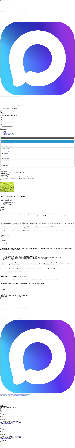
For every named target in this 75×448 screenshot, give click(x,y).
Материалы (6, 96)
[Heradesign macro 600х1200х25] (7, 193)
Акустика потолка (23, 178)
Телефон (2, 416)
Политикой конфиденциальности (7, 423)
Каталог (3, 141)
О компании (14, 96)
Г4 (5, 174)
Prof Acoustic (10, 172)
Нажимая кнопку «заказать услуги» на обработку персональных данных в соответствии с (10, 437)
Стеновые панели (5, 165)
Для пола (4, 176)
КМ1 (8, 174)
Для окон (29, 176)
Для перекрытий (5, 178)
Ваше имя (2, 414)
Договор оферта (17, 394)
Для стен (16, 176)
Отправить (3, 419)
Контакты (19, 96)
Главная (2, 96)
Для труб (34, 176)
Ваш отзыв (2, 294)
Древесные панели (5, 160)
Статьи (21, 395)
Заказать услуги (4, 129)
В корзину (2, 210)
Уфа (1, 444)
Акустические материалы (6, 148)
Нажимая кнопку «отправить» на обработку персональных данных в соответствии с (10, 422)
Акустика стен (31, 178)
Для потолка (9, 176)
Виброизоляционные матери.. (7, 146)
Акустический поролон (6, 158)
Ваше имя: (2, 289)
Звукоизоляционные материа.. (7, 143)
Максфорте (24, 172)
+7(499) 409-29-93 (21, 317)
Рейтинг (2, 296)
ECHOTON (4, 172)
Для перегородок (22, 176)
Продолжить (3, 297)
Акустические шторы (5, 155)
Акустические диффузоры (6, 151)
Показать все (3, 179)
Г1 (2, 174)
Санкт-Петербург (3, 443)
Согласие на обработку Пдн (25, 394)
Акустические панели (5, 153)
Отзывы (13, 395)
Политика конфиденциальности (6, 394)
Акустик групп (18, 172)
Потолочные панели (5, 163)
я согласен (16, 421)
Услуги (10, 96)
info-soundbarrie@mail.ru (23, 9)
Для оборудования (14, 178)
